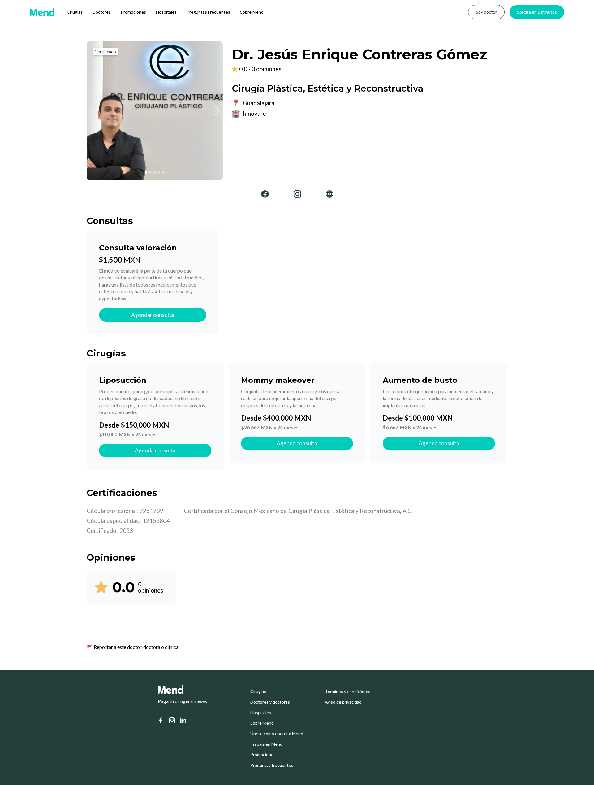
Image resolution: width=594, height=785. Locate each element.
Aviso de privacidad (343, 702)
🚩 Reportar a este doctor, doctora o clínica (133, 647)
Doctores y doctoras (270, 702)
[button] (93, 110)
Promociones (133, 12)
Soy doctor (486, 12)
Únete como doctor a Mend (276, 733)
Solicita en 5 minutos (537, 12)
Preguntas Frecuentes (208, 12)
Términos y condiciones (347, 691)
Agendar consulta (152, 315)
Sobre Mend (252, 12)
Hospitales (166, 12)
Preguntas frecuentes (271, 765)
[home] (42, 12)
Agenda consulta (155, 450)
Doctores (102, 12)
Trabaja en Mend (266, 744)
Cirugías (75, 12)
